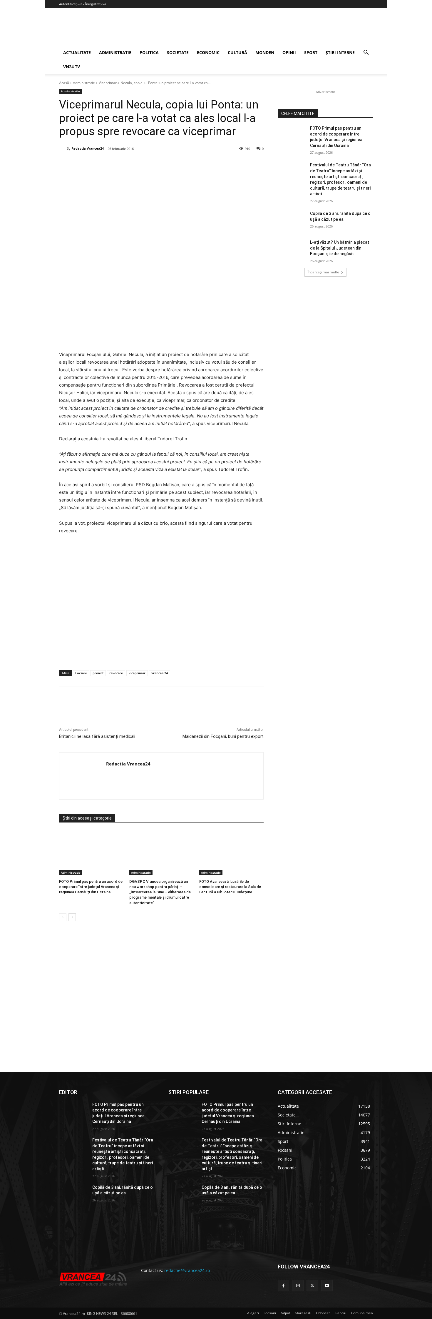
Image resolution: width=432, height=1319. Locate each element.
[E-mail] (157, 164)
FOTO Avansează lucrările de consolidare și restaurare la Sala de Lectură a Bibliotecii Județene (230, 886)
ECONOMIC (208, 52)
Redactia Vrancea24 (87, 148)
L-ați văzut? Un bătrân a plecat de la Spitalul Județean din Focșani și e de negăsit (339, 248)
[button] (366, 53)
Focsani (81, 673)
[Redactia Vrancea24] (63, 148)
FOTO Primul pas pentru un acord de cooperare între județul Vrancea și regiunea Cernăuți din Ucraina (91, 886)
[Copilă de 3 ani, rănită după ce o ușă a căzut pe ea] (292, 221)
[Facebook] (103, 164)
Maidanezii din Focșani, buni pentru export (223, 736)
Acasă (64, 82)
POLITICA (149, 52)
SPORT (310, 52)
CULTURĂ (237, 52)
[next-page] (72, 917)
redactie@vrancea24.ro (187, 1270)
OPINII (289, 52)
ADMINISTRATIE (115, 52)
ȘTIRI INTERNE (340, 52)
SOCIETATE (178, 52)
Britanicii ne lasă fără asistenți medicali (97, 736)
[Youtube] (327, 1285)
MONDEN (264, 52)
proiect (98, 673)
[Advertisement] (161, 608)
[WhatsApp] (143, 164)
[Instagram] (298, 1285)
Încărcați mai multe (323, 272)
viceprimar (137, 673)
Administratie (84, 82)
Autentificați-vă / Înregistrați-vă (82, 4)
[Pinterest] (130, 164)
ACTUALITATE (77, 52)
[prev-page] (62, 917)
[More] (184, 701)
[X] (116, 164)
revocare (116, 673)
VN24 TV (71, 66)
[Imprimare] (170, 164)
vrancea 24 (159, 673)
